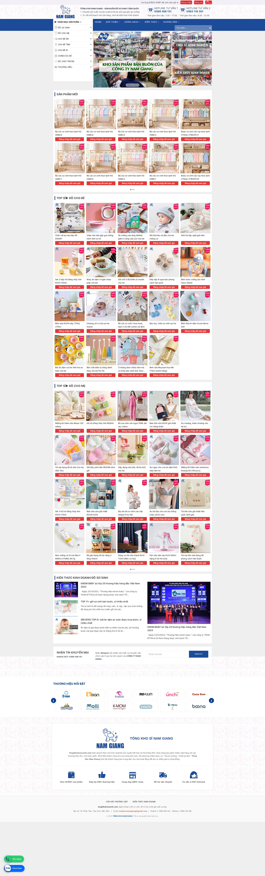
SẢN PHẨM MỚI (67, 94)
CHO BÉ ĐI (63, 50)
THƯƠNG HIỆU (65, 67)
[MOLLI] (93, 707)
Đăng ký (199, 2)
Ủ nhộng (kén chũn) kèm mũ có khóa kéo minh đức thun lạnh (131, 370)
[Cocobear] (199, 694)
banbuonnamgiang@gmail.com (133, 811)
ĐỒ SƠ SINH (64, 27)
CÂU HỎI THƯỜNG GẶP (117, 802)
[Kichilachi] (119, 694)
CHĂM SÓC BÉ (65, 56)
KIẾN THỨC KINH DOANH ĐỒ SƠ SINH (82, 577)
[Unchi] (172, 694)
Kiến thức (151, 22)
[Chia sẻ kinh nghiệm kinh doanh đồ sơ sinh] (192, 45)
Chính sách (131, 22)
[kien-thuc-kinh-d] (192, 72)
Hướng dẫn (170, 22)
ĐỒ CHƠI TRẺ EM (66, 61)
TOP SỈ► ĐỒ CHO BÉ (71, 198)
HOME (98, 22)
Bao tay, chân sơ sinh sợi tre (163, 323)
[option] (133, 59)
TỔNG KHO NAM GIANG (122, 816)
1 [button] (126, 85)
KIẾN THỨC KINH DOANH (144, 802)
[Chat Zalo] (7, 868)
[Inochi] (146, 707)
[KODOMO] (66, 707)
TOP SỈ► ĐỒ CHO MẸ (71, 386)
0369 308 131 (163, 11)
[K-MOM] (119, 707)
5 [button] (138, 85)
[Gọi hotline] (7, 859)
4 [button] (135, 85)
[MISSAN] (93, 694)
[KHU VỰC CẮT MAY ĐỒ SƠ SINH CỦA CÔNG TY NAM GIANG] (133, 59)
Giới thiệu (112, 22)
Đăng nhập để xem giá (69, 139)
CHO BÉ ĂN (63, 39)
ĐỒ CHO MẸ (63, 33)
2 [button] (130, 85)
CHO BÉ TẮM (64, 44)
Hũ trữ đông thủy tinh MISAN (100, 423)
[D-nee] (66, 694)
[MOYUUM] (146, 694)
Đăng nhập (186, 2)
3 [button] (132, 85)
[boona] (199, 707)
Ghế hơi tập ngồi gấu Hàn (193, 235)
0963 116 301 (194, 11)
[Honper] (172, 707)
